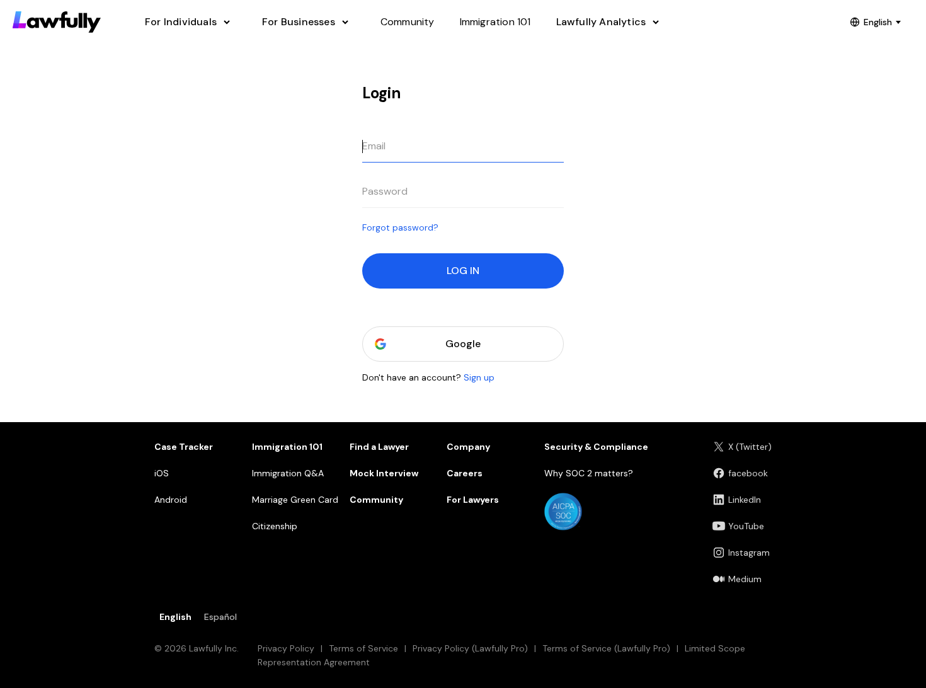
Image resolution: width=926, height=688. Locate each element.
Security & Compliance (596, 446)
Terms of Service (363, 648)
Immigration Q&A (288, 473)
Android (170, 499)
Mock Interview (384, 473)
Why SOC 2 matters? (588, 473)
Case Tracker (183, 446)
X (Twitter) (750, 446)
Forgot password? (400, 227)
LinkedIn (744, 499)
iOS (161, 473)
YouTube (746, 526)
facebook (748, 473)
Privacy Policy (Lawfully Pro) (470, 648)
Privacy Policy (286, 648)
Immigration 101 (287, 446)
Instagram (749, 552)
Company (468, 446)
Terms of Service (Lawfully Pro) (606, 648)
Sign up (479, 377)
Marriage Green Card (295, 499)
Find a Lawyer (379, 446)
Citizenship (274, 526)
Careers (465, 473)
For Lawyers (473, 499)
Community (376, 499)
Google (463, 343)
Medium (745, 579)
